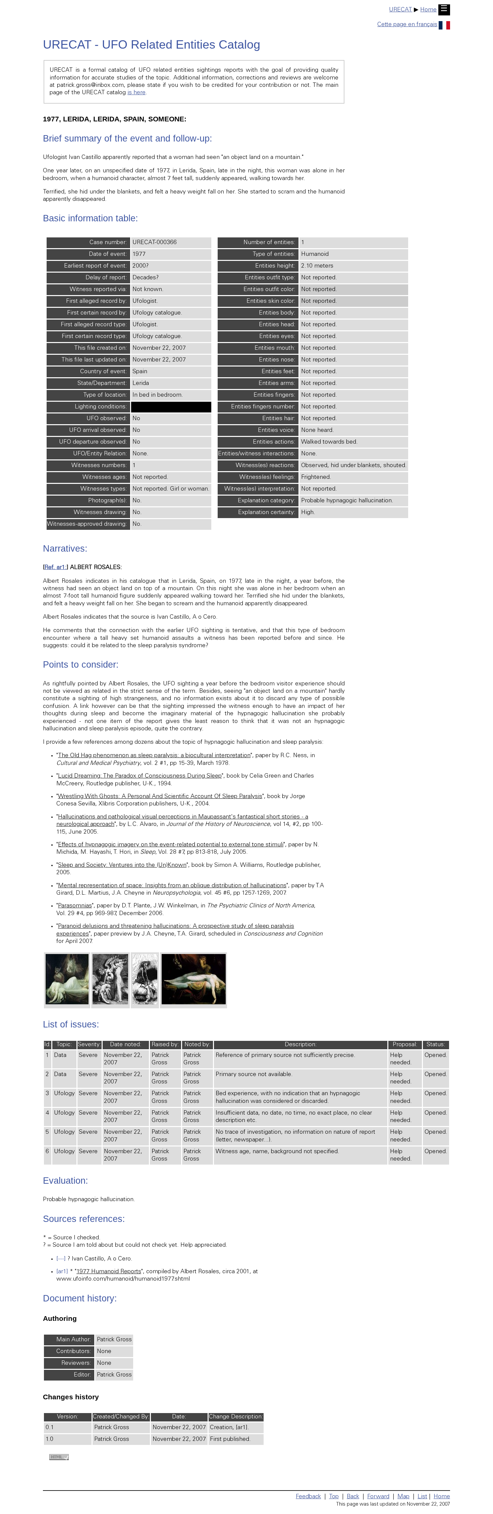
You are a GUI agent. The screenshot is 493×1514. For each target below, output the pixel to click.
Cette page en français (407, 25)
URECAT (400, 10)
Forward (378, 1497)
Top (334, 1497)
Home (428, 10)
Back (353, 1497)
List (422, 1497)
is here (136, 93)
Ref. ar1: (56, 568)
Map (403, 1497)
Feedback (308, 1497)
